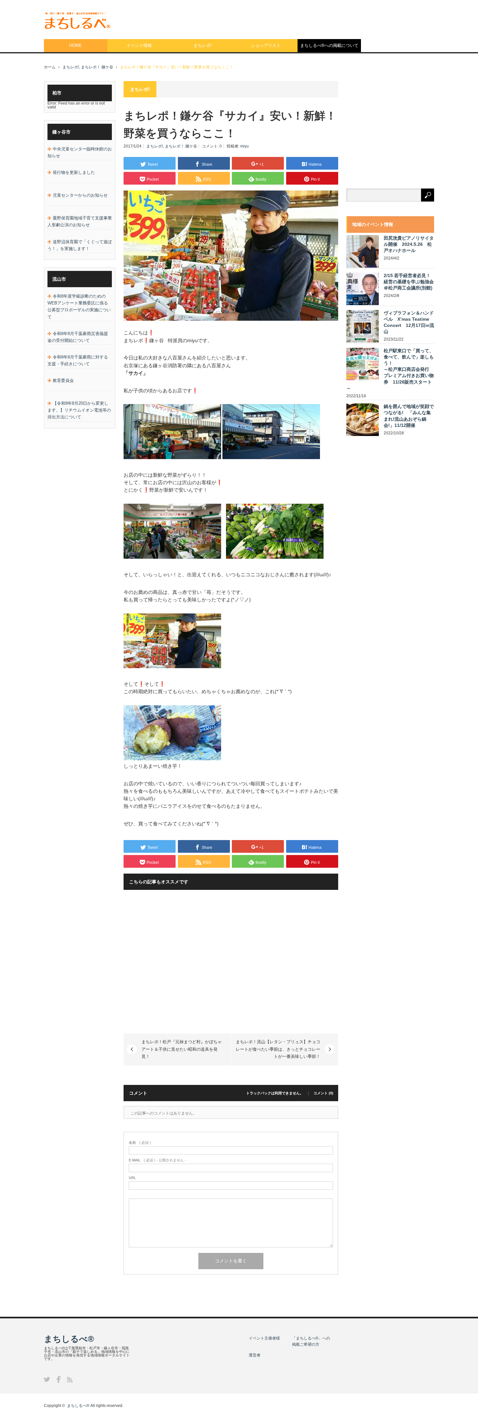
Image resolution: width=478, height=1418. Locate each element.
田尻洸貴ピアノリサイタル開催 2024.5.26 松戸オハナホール (409, 244)
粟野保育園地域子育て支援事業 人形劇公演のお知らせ (79, 221)
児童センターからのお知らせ (80, 195)
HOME (75, 45)
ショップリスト (266, 45)
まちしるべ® (69, 1339)
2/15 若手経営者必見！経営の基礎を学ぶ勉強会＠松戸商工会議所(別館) (409, 281)
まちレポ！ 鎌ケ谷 (97, 67)
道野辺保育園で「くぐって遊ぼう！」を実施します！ (79, 245)
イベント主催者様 (264, 1338)
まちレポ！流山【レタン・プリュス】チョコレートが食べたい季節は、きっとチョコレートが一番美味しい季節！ (278, 1049)
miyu (244, 146)
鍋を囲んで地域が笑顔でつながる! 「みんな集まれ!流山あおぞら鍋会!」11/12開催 (409, 416)
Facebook (58, 1379)
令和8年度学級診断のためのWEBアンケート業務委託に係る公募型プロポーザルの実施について (79, 306)
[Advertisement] (315, 18)
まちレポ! (202, 45)
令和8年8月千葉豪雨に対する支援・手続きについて (77, 360)
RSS (70, 1380)
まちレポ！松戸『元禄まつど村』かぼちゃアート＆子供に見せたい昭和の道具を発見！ (181, 1049)
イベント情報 (139, 45)
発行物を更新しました (74, 172)
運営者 (254, 1355)
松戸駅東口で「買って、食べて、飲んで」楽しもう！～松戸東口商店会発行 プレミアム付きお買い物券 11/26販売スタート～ (390, 369)
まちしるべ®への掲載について (329, 45)
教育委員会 (63, 380)
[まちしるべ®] (77, 21)
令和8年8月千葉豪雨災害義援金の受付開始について (77, 337)
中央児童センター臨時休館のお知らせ (79, 152)
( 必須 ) (140, 1142)
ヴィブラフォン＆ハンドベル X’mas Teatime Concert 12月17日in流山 (409, 322)
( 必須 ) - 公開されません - (157, 1160)
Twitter (47, 1379)
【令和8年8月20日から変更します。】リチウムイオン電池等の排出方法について (79, 410)
